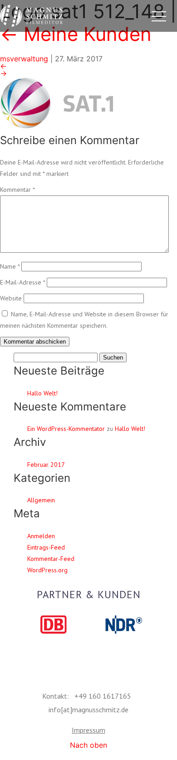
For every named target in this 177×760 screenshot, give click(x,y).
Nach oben (88, 745)
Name (10, 266)
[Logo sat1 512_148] (88, 102)
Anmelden (41, 536)
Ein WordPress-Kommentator (66, 429)
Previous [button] (27, 625)
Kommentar (17, 189)
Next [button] (150, 625)
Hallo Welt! (42, 393)
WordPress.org (47, 570)
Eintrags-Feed (46, 547)
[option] (53, 624)
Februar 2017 (46, 464)
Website (11, 298)
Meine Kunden (76, 33)
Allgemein (41, 500)
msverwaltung (24, 58)
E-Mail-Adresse (22, 282)
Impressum (88, 730)
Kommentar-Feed (50, 559)
